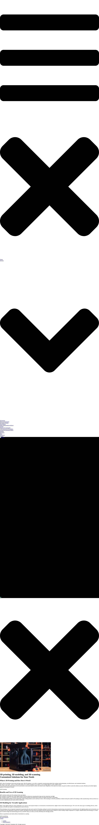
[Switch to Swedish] (0, 597)
